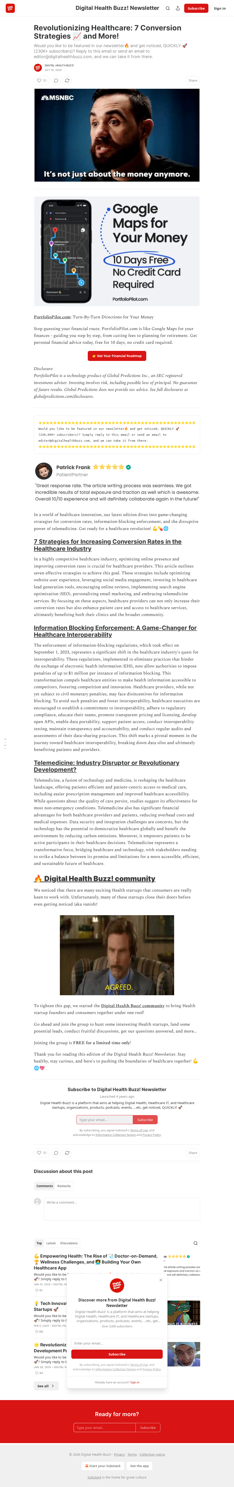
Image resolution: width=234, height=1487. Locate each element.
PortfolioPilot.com (52, 317)
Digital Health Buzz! (59, 65)
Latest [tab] (51, 1243)
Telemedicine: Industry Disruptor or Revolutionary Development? (106, 766)
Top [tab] (39, 1243)
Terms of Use (139, 1365)
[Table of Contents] (5, 743)
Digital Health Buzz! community (99, 878)
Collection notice (152, 1454)
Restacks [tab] (64, 1186)
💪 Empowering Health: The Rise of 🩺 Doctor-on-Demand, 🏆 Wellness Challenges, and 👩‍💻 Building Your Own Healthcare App (95, 1262)
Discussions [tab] (68, 1243)
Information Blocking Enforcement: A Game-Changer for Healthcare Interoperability (115, 631)
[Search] (167, 8)
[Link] (27, 545)
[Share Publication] (177, 8)
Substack (94, 1477)
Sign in (220, 8)
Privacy (119, 1454)
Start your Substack (105, 1466)
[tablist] (53, 1186)
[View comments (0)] (56, 80)
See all (43, 1386)
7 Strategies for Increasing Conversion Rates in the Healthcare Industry (108, 545)
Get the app (139, 1466)
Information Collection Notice (116, 1369)
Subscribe (196, 8)
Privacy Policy (151, 1369)
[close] (161, 1280)
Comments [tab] (45, 1186)
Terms (132, 1454)
